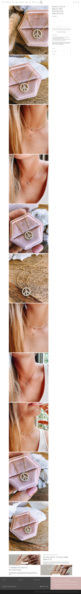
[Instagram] (44, 586)
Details (53, 48)
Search (40, 591)
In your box (54, 51)
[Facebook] (40, 586)
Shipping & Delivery (45, 591)
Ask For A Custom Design (60, 591)
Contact (67, 591)
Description (54, 35)
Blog (70, 591)
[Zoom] (10, 53)
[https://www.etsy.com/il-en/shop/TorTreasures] (47, 586)
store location (37, 579)
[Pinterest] (42, 586)
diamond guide (56, 574)
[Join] (77, 586)
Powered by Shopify (75, 591)
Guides (3, 579)
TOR (35, 591)
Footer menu (20, 579)
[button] (13, 2)
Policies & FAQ (52, 591)
